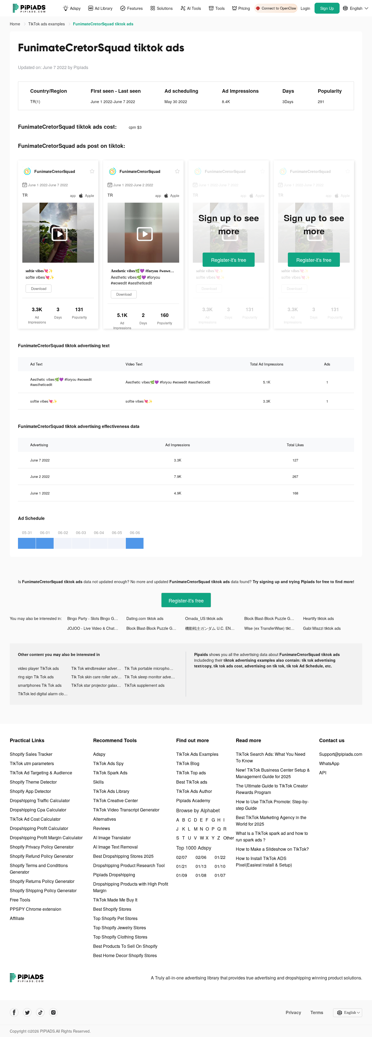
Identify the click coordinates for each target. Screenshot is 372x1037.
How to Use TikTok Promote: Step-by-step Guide (272, 804)
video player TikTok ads (38, 668)
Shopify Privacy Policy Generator (42, 847)
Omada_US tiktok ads (204, 618)
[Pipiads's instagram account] (53, 1012)
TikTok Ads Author (194, 791)
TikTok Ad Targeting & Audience (41, 772)
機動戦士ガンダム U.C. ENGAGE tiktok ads (214, 628)
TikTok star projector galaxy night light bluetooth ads (98, 685)
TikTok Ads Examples (197, 754)
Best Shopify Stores (112, 909)
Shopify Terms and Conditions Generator (39, 868)
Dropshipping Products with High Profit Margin (130, 887)
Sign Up (327, 8)
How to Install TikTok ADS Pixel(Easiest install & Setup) (264, 861)
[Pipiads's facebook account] (14, 1012)
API (322, 772)
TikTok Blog (187, 763)
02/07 (181, 857)
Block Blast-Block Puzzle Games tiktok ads (273, 618)
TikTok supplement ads (144, 685)
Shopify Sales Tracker (31, 754)
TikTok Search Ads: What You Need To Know (270, 757)
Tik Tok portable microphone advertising (151, 668)
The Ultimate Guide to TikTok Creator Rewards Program (272, 789)
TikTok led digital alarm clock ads (44, 693)
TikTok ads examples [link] (47, 23)
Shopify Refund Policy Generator (41, 856)
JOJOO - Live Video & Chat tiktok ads (96, 628)
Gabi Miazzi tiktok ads (322, 628)
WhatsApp (329, 763)
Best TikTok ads (191, 782)
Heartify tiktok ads (318, 618)
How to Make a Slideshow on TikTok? (272, 849)
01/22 (220, 857)
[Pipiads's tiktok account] (40, 1012)
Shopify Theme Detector (33, 782)
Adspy (99, 754)
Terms (316, 1012)
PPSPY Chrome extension (35, 909)
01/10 (220, 866)
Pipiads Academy (193, 800)
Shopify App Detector (30, 791)
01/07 (220, 875)
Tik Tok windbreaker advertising (98, 668)
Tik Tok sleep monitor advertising (151, 676)
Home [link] (15, 23)
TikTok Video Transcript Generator (126, 810)
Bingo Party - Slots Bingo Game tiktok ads (96, 618)
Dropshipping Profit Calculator (39, 828)
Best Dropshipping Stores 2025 (123, 856)
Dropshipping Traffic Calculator (40, 800)
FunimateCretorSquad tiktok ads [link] (103, 23)
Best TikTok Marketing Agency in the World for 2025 (271, 820)
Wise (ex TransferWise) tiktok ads (273, 628)
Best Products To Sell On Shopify (125, 946)
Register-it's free (228, 259)
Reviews (101, 828)
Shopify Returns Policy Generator (42, 881)
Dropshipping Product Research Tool (129, 865)
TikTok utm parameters (32, 763)
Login (305, 8)
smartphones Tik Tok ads (40, 685)
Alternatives (104, 819)
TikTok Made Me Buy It (115, 900)
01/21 (181, 866)
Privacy (293, 1012)
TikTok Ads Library (111, 791)
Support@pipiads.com (340, 754)
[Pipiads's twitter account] (27, 1012)
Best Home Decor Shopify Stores (125, 955)
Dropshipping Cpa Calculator (38, 810)
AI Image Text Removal (115, 847)
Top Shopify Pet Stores (115, 918)
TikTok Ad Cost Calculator (35, 819)
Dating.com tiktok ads (144, 618)
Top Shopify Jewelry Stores (119, 927)
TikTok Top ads (191, 772)
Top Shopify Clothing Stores (120, 937)
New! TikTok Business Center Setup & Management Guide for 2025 (273, 773)
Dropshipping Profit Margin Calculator (46, 837)
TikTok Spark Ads (110, 772)
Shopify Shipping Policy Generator (43, 890)
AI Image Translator (112, 837)
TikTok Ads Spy (108, 763)
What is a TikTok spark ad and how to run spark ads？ (272, 836)
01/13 (201, 866)
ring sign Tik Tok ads (36, 676)
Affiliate (17, 918)
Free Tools (20, 900)
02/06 (201, 857)
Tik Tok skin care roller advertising (98, 676)
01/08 (201, 875)
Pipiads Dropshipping (114, 874)
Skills (98, 782)
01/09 (181, 875)
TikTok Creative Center (115, 800)
